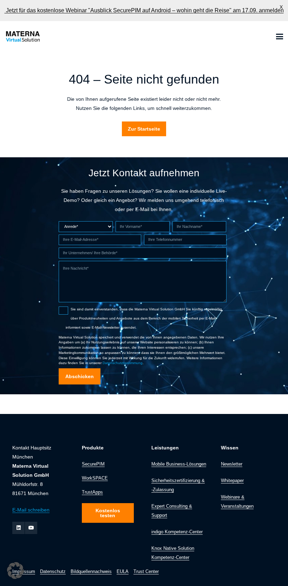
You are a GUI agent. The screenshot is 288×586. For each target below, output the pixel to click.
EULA (123, 571)
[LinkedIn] (18, 528)
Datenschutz (53, 571)
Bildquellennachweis (91, 571)
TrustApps (92, 492)
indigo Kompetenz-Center (177, 531)
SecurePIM (93, 464)
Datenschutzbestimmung (123, 363)
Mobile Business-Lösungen (178, 464)
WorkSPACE (95, 478)
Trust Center (146, 571)
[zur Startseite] (22, 36)
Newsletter (231, 464)
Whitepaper (232, 480)
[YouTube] (31, 528)
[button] (279, 36)
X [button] (281, 7)
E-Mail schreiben (31, 510)
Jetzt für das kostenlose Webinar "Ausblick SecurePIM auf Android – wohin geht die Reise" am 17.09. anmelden (144, 10)
